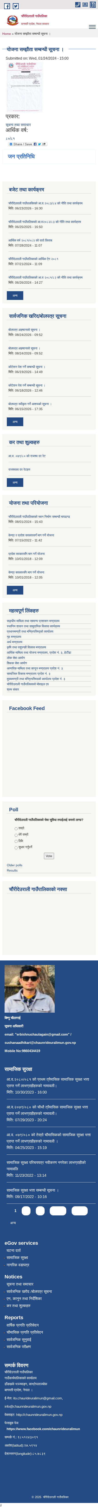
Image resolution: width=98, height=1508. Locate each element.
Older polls (14, 865)
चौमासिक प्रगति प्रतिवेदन (25, 1332)
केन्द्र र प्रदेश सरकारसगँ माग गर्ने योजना (31, 535)
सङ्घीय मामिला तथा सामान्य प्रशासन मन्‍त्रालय (33, 621)
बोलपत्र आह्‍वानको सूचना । (24, 330)
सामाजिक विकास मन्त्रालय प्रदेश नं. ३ (28, 673)
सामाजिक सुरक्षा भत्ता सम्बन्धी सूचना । (33, 1190)
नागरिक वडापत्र (18, 1265)
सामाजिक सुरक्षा (17, 1258)
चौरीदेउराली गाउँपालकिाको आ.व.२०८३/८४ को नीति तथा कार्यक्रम (45, 203)
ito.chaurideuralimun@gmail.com (37, 1398)
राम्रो (21, 828)
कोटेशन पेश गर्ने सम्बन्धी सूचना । (26, 367)
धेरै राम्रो (23, 834)
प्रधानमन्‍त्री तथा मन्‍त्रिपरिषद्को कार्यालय (30, 631)
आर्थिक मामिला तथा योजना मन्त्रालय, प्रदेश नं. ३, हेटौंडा (39, 652)
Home (6, 34)
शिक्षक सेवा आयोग (17, 663)
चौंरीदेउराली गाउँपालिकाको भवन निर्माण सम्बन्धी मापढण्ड (39, 516)
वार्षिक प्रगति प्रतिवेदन (23, 1325)
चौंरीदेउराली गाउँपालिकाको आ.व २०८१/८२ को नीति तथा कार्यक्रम (45, 277)
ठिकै (20, 841)
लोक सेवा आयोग (16, 658)
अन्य (15, 295)
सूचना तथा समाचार (18, 125)
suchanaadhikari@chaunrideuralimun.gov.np (40, 1043)
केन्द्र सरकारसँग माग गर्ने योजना (26, 572)
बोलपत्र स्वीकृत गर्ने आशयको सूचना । (30, 404)
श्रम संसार (13, 689)
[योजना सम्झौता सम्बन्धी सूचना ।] (24, 87)
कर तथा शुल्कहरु (19, 1306)
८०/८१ (10, 138)
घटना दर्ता (14, 1250)
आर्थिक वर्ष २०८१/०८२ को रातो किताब (30, 240)
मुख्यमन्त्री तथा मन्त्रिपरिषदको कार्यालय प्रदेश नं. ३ (36, 679)
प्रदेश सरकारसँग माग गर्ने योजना (26, 554)
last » (79, 1211)
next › (58, 1211)
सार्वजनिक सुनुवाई (19, 1340)
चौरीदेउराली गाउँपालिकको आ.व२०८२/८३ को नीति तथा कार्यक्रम (44, 222)
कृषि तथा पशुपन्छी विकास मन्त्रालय (26, 647)
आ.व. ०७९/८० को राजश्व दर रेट (27, 456)
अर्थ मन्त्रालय (14, 642)
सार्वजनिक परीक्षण (19, 1347)
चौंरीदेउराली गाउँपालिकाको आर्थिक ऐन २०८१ (33, 259)
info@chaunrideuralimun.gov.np (28, 1406)
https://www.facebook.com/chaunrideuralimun (43, 1429)
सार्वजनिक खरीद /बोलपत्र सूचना (29, 1291)
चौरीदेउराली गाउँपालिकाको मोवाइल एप (28, 684)
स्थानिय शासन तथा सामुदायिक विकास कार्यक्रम (33, 626)
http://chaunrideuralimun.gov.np (39, 1415)
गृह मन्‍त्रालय (14, 637)
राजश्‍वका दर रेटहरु (19, 469)
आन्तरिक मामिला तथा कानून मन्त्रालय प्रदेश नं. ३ (35, 668)
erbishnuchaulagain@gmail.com (42, 1034)
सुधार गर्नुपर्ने (25, 847)
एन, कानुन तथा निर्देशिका (24, 1299)
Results (12, 870)
